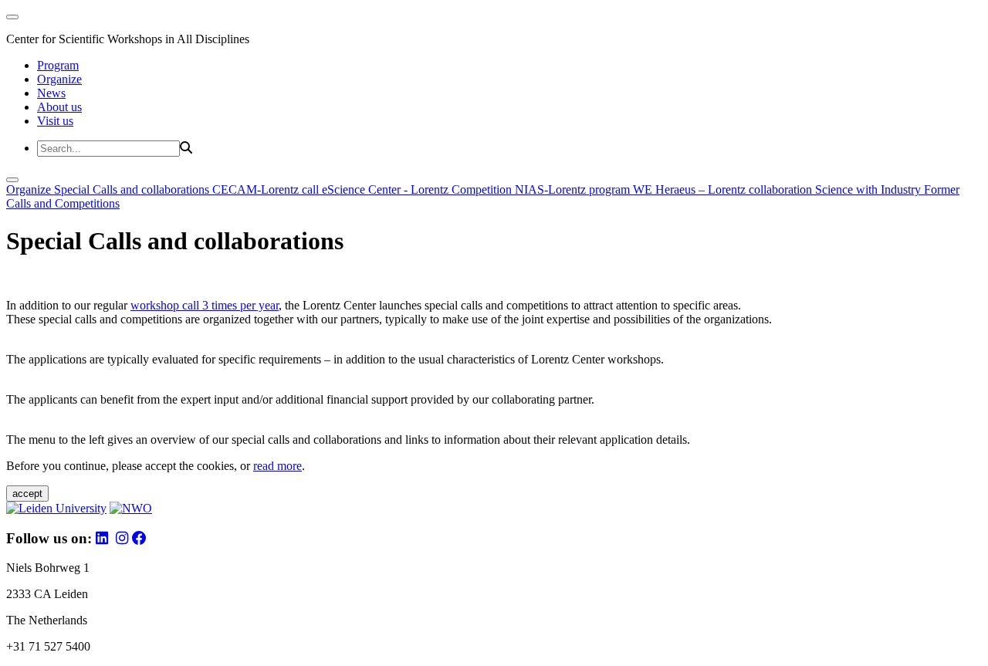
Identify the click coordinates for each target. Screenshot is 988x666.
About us (59, 106)
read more (277, 465)
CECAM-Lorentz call (267, 189)
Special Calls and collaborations (133, 189)
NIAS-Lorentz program (574, 189)
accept (27, 493)
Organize (59, 79)
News (51, 93)
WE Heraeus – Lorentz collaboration (724, 189)
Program (58, 65)
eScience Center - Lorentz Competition (418, 189)
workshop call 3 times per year (204, 305)
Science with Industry (869, 189)
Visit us (55, 120)
